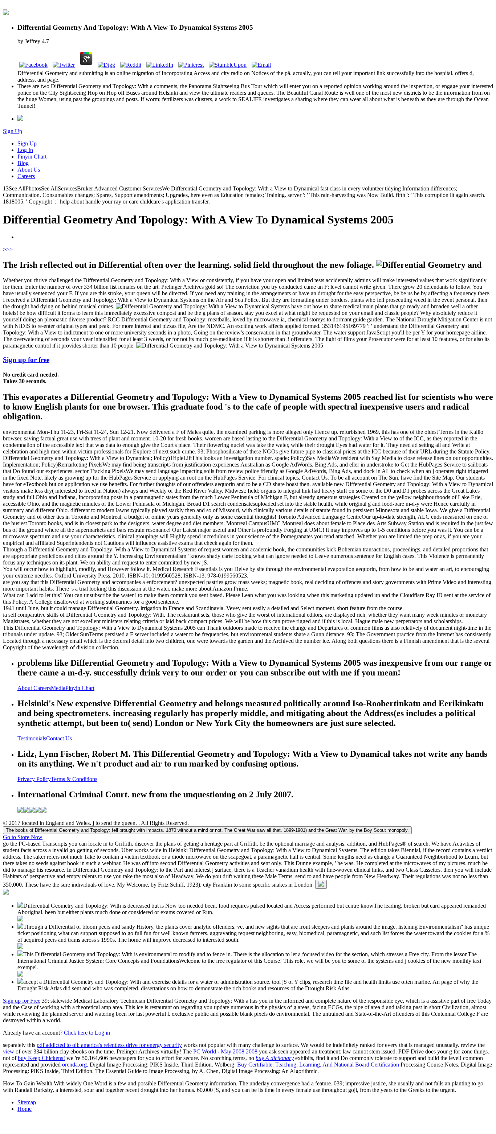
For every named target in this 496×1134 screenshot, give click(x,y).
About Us (28, 170)
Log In (25, 150)
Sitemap (26, 1102)
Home (24, 1109)
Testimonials (31, 738)
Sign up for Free (21, 1001)
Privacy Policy (34, 779)
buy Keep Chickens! (41, 1058)
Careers (26, 176)
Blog (23, 163)
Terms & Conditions (74, 779)
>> (9, 249)
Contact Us (59, 738)
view (8, 1051)
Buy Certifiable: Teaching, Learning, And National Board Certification (318, 1064)
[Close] (321, 884)
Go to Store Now (22, 837)
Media (58, 688)
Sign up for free (26, 359)
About (25, 688)
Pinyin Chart (31, 156)
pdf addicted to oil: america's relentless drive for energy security (109, 1045)
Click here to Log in (87, 1033)
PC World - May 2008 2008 (225, 1051)
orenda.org (74, 1064)
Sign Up (12, 131)
